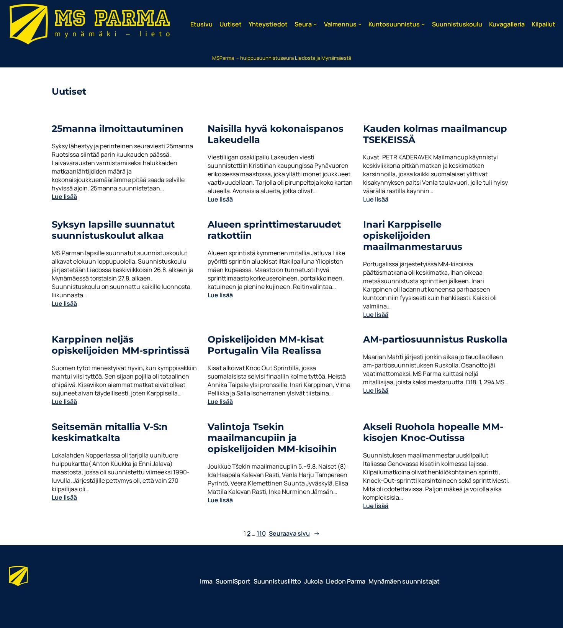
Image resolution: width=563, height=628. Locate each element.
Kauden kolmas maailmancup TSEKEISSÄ (435, 134)
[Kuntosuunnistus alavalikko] (423, 24)
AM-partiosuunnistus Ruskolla (435, 339)
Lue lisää (64, 196)
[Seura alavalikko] (315, 24)
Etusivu (201, 24)
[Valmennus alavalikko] (360, 24)
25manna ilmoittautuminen (117, 128)
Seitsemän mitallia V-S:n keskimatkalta (110, 432)
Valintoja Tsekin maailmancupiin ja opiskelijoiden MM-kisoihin (272, 437)
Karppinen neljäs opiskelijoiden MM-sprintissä (121, 345)
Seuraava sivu (294, 533)
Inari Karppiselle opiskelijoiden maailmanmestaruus (412, 235)
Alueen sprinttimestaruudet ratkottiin (274, 230)
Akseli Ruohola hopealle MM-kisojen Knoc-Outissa (433, 432)
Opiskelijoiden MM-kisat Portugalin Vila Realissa (266, 345)
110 (261, 533)
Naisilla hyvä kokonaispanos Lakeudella (276, 134)
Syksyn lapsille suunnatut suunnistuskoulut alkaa (113, 230)
